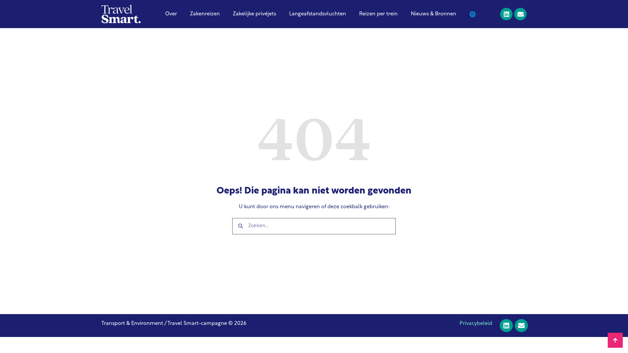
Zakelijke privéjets (254, 14)
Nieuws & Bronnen (433, 14)
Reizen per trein (378, 14)
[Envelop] (520, 14)
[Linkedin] (506, 14)
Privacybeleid (476, 323)
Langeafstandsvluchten (317, 14)
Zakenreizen (205, 14)
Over (171, 14)
